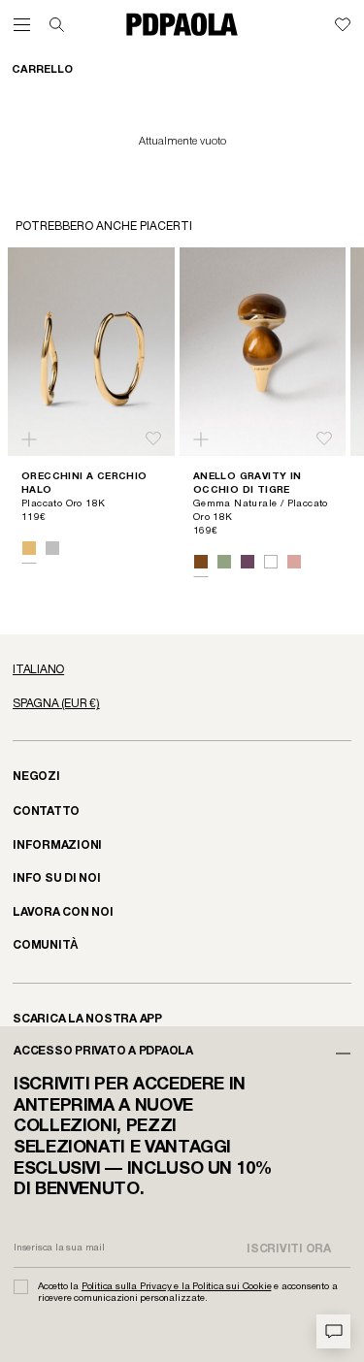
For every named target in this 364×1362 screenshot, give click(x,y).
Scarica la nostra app (87, 1019)
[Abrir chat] (333, 1331)
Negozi (36, 776)
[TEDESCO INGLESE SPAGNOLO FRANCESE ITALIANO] (182, 670)
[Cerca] (57, 24)
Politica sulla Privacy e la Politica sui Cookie (177, 1286)
